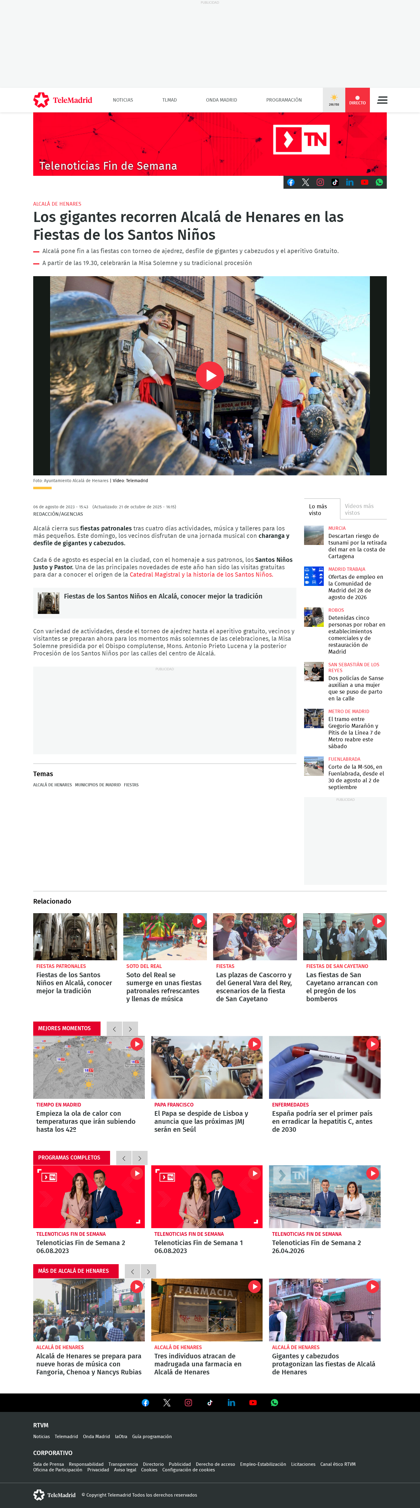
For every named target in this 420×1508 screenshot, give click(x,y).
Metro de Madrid (348, 711)
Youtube (364, 182)
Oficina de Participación (57, 1470)
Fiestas (131, 785)
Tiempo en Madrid (58, 1104)
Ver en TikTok (210, 1404)
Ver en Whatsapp (274, 1403)
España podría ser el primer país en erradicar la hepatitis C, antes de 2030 (325, 1067)
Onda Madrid (221, 100)
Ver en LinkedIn (231, 1403)
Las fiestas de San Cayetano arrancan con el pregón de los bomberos (345, 936)
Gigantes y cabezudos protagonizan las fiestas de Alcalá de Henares (325, 1310)
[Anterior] (114, 1029)
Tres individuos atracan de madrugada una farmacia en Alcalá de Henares (207, 1310)
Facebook (290, 182)
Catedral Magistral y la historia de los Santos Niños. (201, 575)
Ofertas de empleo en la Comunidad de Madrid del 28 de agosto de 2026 (313, 576)
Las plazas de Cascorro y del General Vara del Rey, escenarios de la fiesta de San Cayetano (255, 936)
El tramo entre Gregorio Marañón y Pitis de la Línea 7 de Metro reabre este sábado (313, 718)
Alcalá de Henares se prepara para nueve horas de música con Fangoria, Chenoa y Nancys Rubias (89, 1310)
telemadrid (54, 1495)
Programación (284, 100)
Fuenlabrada (344, 759)
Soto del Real (144, 966)
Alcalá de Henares (57, 204)
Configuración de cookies (188, 1470)
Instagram (320, 182)
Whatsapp (379, 182)
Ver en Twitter (167, 1404)
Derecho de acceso (215, 1464)
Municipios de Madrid (98, 785)
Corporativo (53, 1453)
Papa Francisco (174, 1104)
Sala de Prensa (48, 1464)
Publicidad (180, 1464)
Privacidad (98, 1470)
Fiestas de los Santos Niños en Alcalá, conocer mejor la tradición (48, 603)
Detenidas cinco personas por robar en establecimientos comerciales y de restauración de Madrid (313, 617)
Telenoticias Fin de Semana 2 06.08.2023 (89, 1196)
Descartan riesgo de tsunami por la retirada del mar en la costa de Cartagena (313, 535)
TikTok (335, 182)
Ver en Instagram (188, 1403)
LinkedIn (350, 182)
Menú (382, 100)
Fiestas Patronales (61, 966)
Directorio (153, 1464)
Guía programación (152, 1436)
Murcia (337, 528)
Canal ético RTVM (338, 1464)
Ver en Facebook (145, 1404)
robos (336, 610)
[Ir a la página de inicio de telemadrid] (62, 100)
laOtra (121, 1436)
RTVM (41, 1425)
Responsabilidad (86, 1464)
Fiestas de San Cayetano (337, 966)
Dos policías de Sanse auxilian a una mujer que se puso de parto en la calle (313, 671)
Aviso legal (125, 1470)
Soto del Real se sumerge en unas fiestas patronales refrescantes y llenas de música (165, 936)
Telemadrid (66, 1436)
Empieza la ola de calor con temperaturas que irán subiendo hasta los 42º (89, 1067)
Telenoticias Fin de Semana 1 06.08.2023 (207, 1196)
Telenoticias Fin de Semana (71, 1234)
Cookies (149, 1470)
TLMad (169, 100)
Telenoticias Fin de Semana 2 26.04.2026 (325, 1196)
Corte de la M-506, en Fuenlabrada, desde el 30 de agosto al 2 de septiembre (313, 766)
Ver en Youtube (253, 1403)
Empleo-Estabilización (263, 1464)
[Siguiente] (130, 1029)
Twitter (305, 182)
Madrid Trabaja (346, 569)
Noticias (123, 100)
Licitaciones (303, 1464)
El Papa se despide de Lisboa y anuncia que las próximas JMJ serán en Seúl (207, 1067)
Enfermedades (290, 1104)
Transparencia (123, 1464)
